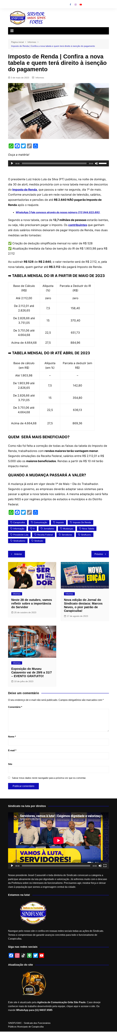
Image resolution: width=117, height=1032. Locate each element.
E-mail (12, 750)
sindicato (38, 541)
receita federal (45, 534)
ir (34, 528)
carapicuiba (19, 522)
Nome (12, 736)
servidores (67, 534)
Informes (39, 77)
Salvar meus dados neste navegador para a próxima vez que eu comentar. (49, 778)
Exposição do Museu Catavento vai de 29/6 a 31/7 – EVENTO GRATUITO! (31, 672)
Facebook (70, 4)
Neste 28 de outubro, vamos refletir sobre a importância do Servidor (31, 603)
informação (18, 528)
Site (10, 764)
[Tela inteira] (104, 865)
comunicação (40, 522)
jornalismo (49, 528)
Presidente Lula (20, 534)
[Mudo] (96, 163)
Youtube (80, 4)
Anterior (18, 554)
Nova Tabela (88, 528)
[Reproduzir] (12, 163)
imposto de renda (82, 522)
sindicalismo (19, 541)
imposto (60, 522)
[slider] (103, 163)
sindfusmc (86, 534)
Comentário (15, 707)
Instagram (75, 4)
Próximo (98, 554)
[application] (58, 163)
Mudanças (68, 528)
